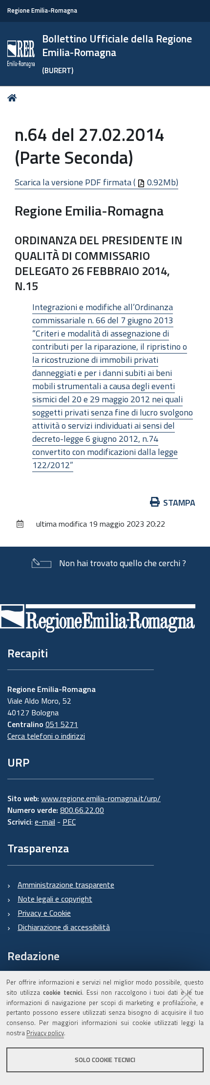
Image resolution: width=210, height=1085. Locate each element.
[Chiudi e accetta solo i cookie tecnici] (186, 994)
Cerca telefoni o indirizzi (46, 736)
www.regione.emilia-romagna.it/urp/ (101, 798)
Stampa (179, 502)
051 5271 (61, 724)
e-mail (45, 822)
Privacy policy (45, 1033)
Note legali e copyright (55, 899)
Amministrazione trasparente (66, 884)
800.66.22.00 (82, 810)
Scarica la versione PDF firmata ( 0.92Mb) (96, 182)
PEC (69, 822)
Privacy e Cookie (44, 913)
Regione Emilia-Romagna (42, 10)
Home (14, 98)
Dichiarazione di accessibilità (64, 927)
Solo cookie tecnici (105, 1060)
